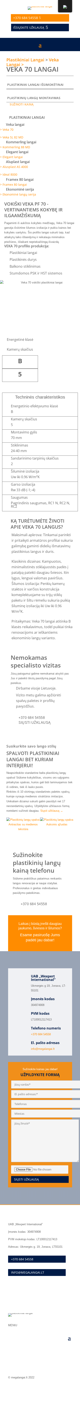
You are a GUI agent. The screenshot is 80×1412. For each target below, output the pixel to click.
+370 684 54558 (25, 18)
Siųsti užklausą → (51, 810)
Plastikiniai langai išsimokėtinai (35, 85)
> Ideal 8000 (8, 174)
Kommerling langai (21, 142)
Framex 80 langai (19, 179)
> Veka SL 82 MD (11, 137)
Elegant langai (17, 152)
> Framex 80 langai (13, 184)
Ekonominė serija (20, 189)
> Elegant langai (11, 157)
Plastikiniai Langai (25, 60)
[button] (40, 117)
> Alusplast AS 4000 (14, 167)
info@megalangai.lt (43, 1048)
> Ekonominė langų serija (18, 194)
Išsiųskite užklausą (28, 27)
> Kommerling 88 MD (15, 147)
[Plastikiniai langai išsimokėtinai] (8, 80)
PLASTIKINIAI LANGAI (27, 117)
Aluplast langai (18, 161)
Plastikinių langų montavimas (33, 98)
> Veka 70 (6, 130)
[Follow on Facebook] (68, 1389)
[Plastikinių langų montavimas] (8, 93)
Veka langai (15, 124)
